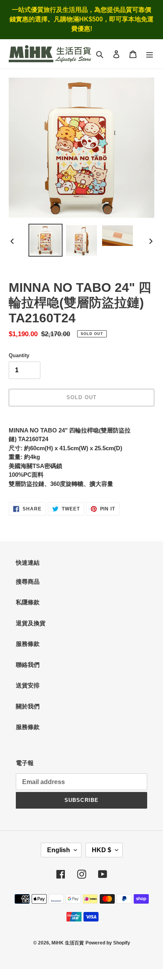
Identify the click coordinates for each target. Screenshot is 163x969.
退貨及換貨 (30, 623)
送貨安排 (28, 685)
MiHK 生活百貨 (67, 943)
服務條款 (28, 643)
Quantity (19, 355)
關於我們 (28, 706)
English (58, 850)
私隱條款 (28, 602)
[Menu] (149, 54)
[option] (46, 240)
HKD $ (101, 850)
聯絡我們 (28, 664)
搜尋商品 (28, 581)
